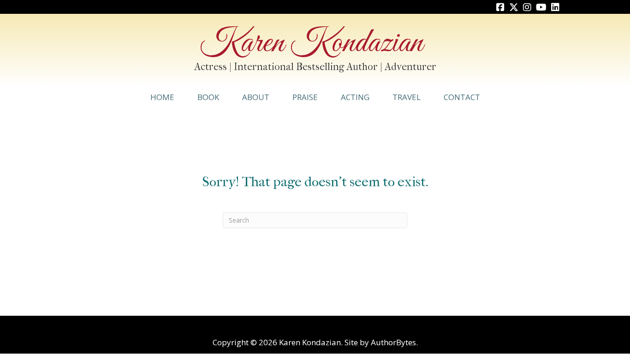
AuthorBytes (393, 342)
